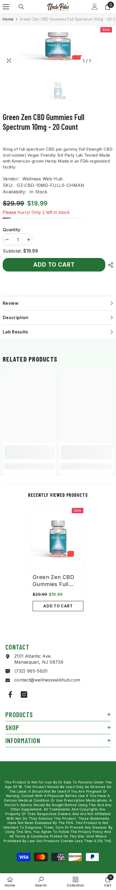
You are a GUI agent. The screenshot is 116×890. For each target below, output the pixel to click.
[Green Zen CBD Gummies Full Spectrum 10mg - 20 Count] (58, 539)
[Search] (21, 7)
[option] (58, 46)
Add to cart (54, 264)
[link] (29, 452)
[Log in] (95, 7)
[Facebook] (10, 694)
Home (8, 19)
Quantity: (12, 229)
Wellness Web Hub (42, 178)
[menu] (6, 7)
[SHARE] (109, 265)
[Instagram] (24, 694)
